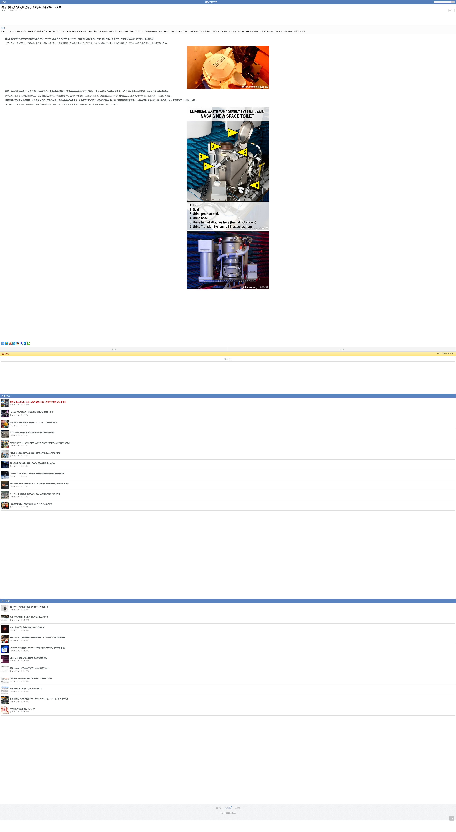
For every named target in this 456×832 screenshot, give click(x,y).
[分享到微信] (28, 343)
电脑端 (237, 808)
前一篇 (114, 349)
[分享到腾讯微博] (13, 343)
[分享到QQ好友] (17, 343)
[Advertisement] (228, 18)
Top (452, 818)
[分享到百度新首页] (21, 343)
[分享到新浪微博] (10, 343)
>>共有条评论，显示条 (445, 354)
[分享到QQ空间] (6, 343)
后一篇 (342, 349)
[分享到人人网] (25, 343)
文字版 (218, 808)
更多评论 (228, 359)
